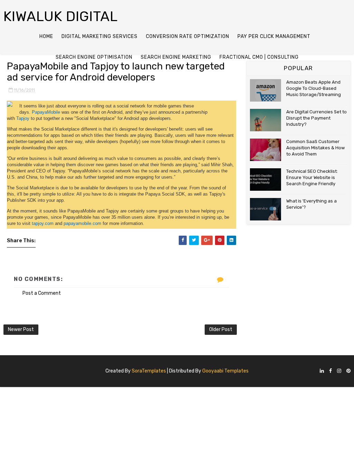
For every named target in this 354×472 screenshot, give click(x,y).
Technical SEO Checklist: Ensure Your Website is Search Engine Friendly (312, 177)
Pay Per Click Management (273, 36)
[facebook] (330, 371)
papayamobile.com (82, 223)
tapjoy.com (43, 223)
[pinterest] (348, 371)
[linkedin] (322, 371)
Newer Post (21, 329)
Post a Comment (41, 293)
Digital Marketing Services (100, 36)
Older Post (220, 329)
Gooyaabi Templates (225, 371)
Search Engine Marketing (176, 57)
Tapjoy (22, 118)
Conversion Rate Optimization (187, 36)
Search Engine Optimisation (94, 57)
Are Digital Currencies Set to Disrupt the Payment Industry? (316, 118)
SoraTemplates (149, 371)
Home (46, 36)
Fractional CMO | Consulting (259, 57)
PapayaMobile (46, 112)
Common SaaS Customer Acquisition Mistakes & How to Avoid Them (315, 148)
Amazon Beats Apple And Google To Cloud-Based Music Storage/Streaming (313, 88)
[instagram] (339, 371)
